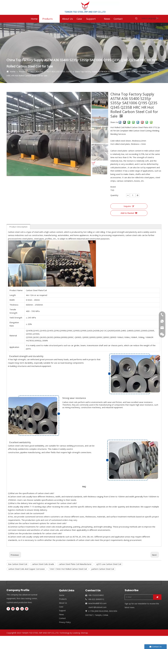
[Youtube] (22, 608)
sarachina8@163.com (97, 603)
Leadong (76, 633)
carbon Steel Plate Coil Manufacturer (75, 564)
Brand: (113, 187)
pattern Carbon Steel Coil (102, 569)
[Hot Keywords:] (136, 18)
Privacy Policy (65, 622)
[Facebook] (8, 608)
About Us (63, 603)
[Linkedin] (13, 608)
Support (62, 610)
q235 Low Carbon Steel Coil (108, 564)
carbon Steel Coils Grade (43, 564)
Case (61, 606)
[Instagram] (26, 608)
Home (61, 595)
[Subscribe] (157, 597)
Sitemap (84, 633)
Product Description (18, 226)
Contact (62, 618)
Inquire (127, 206)
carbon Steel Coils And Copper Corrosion (26, 569)
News (61, 614)
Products (63, 599)
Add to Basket (127, 213)
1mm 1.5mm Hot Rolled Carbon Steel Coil (68, 569)
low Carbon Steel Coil (17, 564)
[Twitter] (17, 608)
